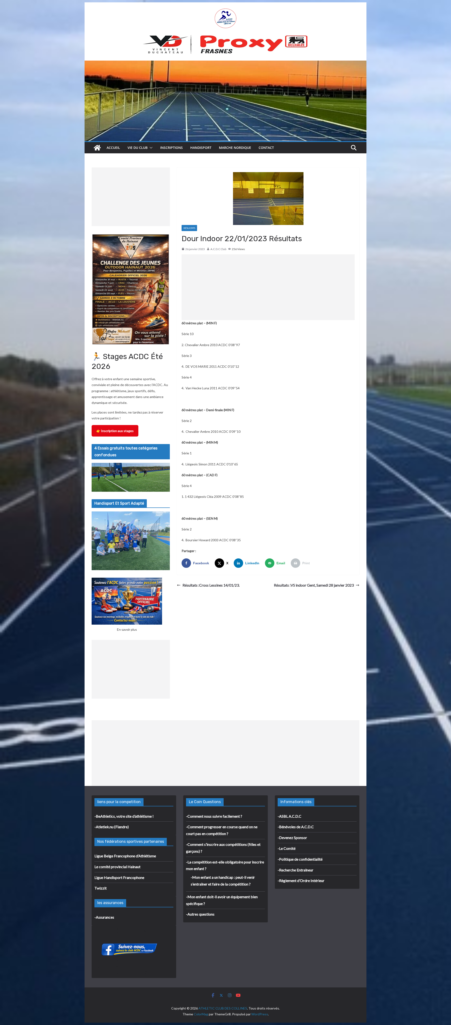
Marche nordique (235, 147)
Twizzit (100, 888)
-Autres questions (200, 914)
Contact (266, 147)
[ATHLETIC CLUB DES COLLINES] (97, 147)
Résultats (189, 228)
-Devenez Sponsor (292, 837)
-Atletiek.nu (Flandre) (111, 826)
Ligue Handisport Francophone (119, 877)
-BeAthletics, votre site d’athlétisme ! (124, 816)
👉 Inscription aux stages (115, 431)
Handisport (200, 147)
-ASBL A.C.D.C (289, 816)
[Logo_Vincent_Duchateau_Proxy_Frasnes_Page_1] (225, 37)
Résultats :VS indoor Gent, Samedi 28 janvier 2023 (314, 585)
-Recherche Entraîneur (295, 870)
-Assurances (104, 917)
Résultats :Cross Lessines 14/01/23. (211, 585)
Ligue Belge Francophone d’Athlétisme (125, 856)
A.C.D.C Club (218, 249)
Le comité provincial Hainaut (117, 866)
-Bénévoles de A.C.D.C (296, 826)
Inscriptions (171, 147)
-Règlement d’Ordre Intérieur (301, 880)
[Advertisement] (268, 287)
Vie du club (138, 147)
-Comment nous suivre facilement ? (214, 816)
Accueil (113, 147)
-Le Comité (286, 848)
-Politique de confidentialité (300, 859)
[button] (150, 147)
